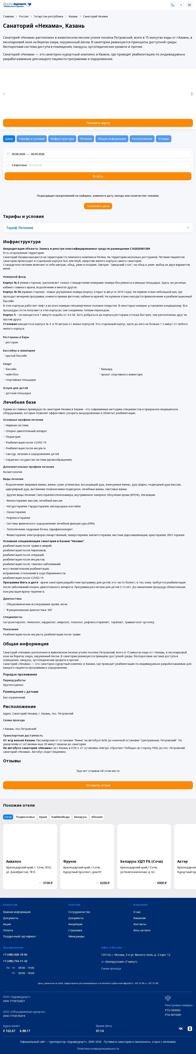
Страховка (75, 930)
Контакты (139, 924)
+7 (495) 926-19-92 (15, 954)
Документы (10, 918)
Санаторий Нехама (95, 16)
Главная (8, 16)
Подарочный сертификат (19, 936)
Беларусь (80, 817)
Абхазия (97, 817)
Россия (23, 16)
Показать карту (98, 123)
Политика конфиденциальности (98, 1048)
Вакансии (139, 918)
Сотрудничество (79, 912)
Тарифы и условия (31, 138)
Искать (98, 176)
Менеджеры (76, 936)
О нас (137, 912)
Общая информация (112, 138)
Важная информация (17, 912)
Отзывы (163, 138)
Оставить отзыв (98, 785)
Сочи (8, 817)
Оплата (8, 930)
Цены (9, 138)
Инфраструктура (62, 138)
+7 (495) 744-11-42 (15, 961)
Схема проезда (111, 968)
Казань (73, 16)
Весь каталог (142, 930)
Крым (43, 817)
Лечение (86, 138)
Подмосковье (25, 817)
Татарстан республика (48, 16)
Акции (7, 924)
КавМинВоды (60, 817)
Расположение (142, 138)
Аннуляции (75, 924)
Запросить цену (98, 206)
